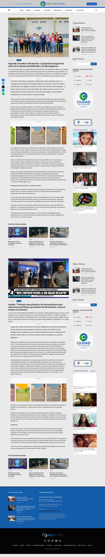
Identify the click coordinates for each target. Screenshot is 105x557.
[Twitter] (3, 83)
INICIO (22, 10)
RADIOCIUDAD (92, 3)
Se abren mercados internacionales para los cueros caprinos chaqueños (88, 29)
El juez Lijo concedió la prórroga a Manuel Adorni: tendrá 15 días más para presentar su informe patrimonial (88, 39)
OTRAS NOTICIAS (81, 545)
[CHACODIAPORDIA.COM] (52, 4)
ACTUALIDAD (80, 10)
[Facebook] (3, 80)
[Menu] (9, 10)
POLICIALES (68, 10)
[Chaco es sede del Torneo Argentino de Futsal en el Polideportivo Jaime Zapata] (38, 232)
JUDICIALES (50, 545)
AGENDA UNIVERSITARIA (69, 545)
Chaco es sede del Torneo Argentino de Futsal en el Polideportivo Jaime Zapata (37, 243)
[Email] (3, 86)
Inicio (9, 14)
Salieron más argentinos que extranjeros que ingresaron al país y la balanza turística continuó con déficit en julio (88, 50)
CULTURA (22, 545)
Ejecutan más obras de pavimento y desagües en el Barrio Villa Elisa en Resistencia (59, 243)
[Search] (96, 10)
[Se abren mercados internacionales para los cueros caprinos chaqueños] (76, 29)
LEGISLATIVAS (58, 545)
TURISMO (28, 545)
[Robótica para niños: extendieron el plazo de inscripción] (17, 232)
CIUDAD (28, 10)
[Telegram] (3, 90)
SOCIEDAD (15, 545)
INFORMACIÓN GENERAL (39, 545)
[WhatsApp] (3, 93)
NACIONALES (58, 10)
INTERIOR (37, 10)
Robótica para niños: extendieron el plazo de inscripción (15, 243)
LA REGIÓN (47, 10)
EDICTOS (90, 545)
